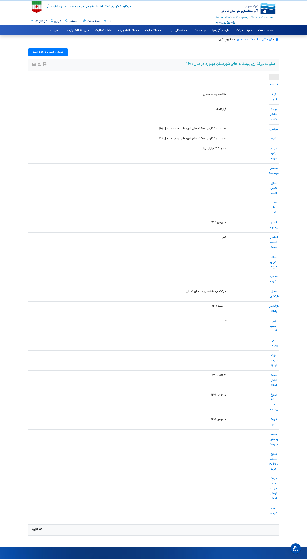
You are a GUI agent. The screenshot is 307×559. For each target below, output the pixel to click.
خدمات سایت (153, 30)
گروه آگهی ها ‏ (264, 39)
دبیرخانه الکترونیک (78, 30)
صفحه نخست (266, 30)
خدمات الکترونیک (128, 30)
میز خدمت (200, 30)
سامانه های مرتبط (177, 30)
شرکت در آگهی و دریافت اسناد (48, 52)
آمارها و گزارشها (221, 30)
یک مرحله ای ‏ (244, 39)
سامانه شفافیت (103, 30)
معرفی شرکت (244, 30)
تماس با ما (55, 30)
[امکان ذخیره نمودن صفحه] (34, 65)
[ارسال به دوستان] (39, 65)
